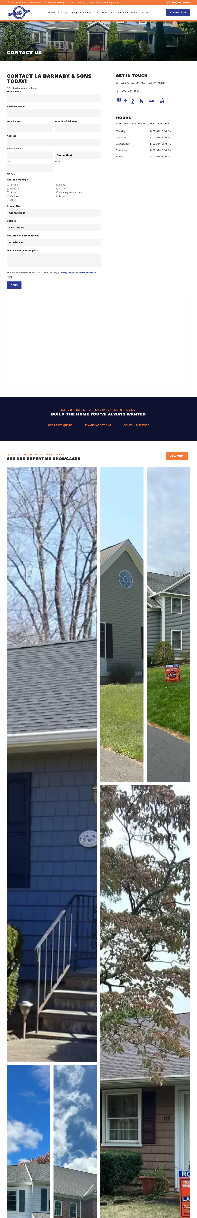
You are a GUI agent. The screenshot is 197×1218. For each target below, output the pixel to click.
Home (51, 12)
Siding (73, 12)
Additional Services (128, 12)
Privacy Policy (67, 273)
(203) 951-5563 (180, 2)
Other (13, 200)
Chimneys (85, 12)
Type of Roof (14, 206)
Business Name (16, 106)
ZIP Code (11, 174)
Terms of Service (87, 273)
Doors (62, 196)
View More (177, 456)
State (57, 161)
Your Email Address (67, 121)
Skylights (14, 188)
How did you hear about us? (23, 235)
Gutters (63, 188)
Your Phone (14, 121)
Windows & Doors (104, 12)
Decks (13, 192)
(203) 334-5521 (130, 90)
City (9, 161)
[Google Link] (125, 100)
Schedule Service (136, 425)
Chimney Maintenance (70, 192)
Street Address (15, 148)
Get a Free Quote (60, 425)
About (145, 12)
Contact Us (178, 12)
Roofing (62, 12)
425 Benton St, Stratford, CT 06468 (143, 83)
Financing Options (98, 425)
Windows (14, 196)
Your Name (14, 91)
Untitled (11, 220)
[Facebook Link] (119, 99)
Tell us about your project (22, 250)
